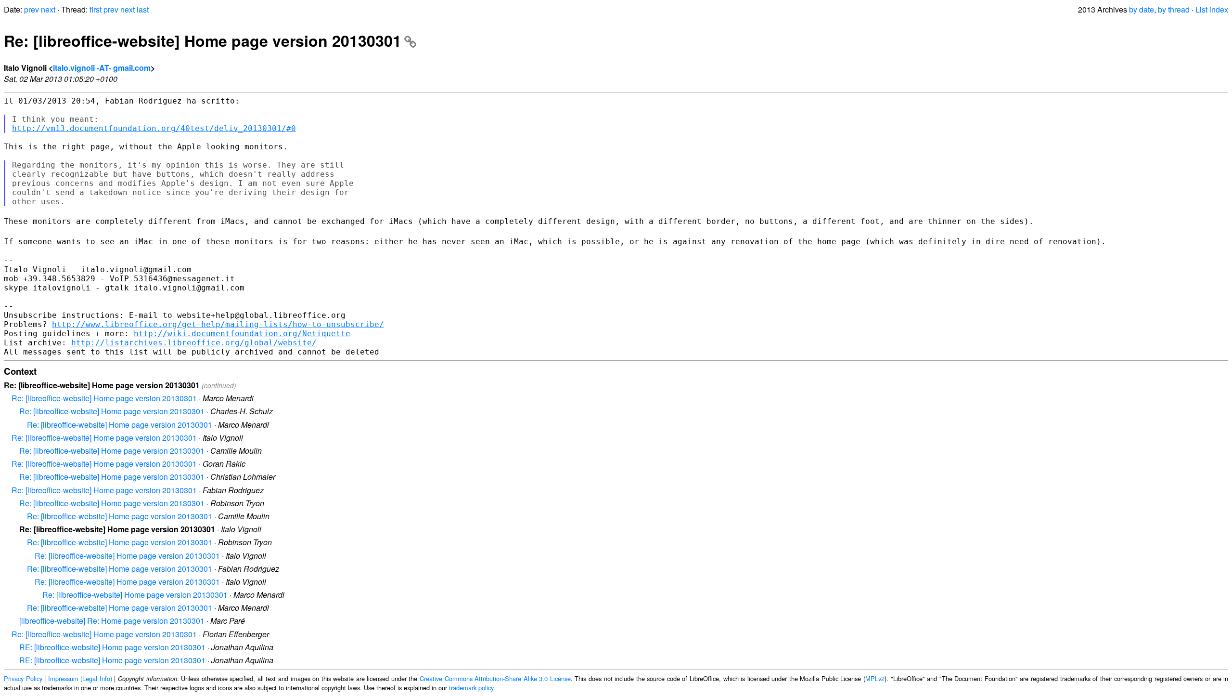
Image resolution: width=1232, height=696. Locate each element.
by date (1141, 9)
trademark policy (471, 687)
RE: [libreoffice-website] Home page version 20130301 (112, 647)
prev (31, 9)
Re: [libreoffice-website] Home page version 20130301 (202, 40)
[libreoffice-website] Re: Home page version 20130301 (112, 620)
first (96, 9)
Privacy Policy (23, 678)
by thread (1174, 9)
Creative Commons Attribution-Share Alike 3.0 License (495, 678)
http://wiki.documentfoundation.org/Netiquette (242, 333)
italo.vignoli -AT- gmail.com (102, 67)
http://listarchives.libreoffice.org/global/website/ (194, 342)
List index (1211, 9)
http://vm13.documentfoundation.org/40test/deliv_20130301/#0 (154, 128)
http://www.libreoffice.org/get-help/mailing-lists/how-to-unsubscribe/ (218, 324)
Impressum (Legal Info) (80, 678)
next (48, 9)
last (143, 9)
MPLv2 (875, 678)
